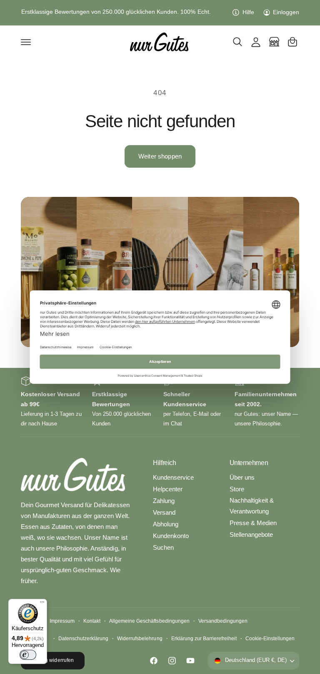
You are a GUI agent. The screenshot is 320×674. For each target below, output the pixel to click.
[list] (160, 402)
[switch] (28, 655)
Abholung (165, 524)
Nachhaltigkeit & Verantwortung (252, 506)
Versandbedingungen (223, 621)
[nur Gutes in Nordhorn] (274, 42)
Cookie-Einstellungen (270, 638)
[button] (26, 42)
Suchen (163, 547)
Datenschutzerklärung (83, 638)
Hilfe (248, 12)
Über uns (242, 477)
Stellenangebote (251, 534)
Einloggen (286, 12)
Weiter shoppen (160, 156)
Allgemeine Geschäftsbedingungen (149, 621)
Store (237, 489)
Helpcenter (167, 489)
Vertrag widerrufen (52, 660)
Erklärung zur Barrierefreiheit (204, 638)
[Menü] (42, 604)
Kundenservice (173, 477)
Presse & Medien (253, 523)
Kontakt (91, 621)
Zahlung (164, 501)
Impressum (62, 621)
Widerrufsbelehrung (139, 638)
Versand (164, 512)
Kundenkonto (171, 536)
